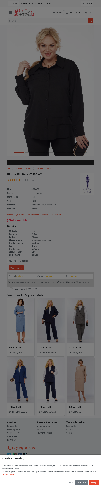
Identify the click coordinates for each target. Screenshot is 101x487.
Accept (94, 482)
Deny (70, 482)
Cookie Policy (8, 474)
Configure (81, 482)
